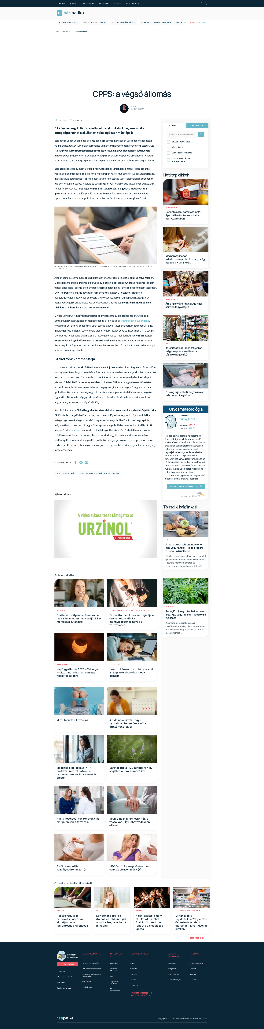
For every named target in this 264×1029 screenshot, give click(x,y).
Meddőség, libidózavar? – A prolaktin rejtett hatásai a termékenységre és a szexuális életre (77, 772)
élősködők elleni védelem (94, 23)
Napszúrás (114, 963)
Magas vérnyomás (162, 23)
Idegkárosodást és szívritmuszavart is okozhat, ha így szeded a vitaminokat (185, 259)
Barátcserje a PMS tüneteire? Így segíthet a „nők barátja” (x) (130, 769)
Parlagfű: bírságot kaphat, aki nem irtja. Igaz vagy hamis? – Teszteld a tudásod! (186, 614)
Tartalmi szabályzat (64, 988)
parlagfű (170, 607)
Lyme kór (180, 23)
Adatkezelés (61, 982)
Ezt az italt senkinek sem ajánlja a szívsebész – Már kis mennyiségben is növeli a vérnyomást (131, 620)
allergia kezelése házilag (124, 23)
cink (168, 344)
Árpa (111, 976)
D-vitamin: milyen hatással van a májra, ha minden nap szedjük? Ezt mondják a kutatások (79, 618)
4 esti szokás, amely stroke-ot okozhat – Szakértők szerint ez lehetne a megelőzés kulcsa (149, 922)
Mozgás (60, 911)
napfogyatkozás (64, 664)
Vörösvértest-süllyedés (90, 963)
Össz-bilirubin (87, 981)
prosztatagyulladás (65, 473)
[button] (92, 955)
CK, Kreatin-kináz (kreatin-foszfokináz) (91, 975)
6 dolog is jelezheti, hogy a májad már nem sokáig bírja (185, 393)
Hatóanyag (197, 126)
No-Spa (133, 980)
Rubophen (134, 985)
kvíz (168, 540)
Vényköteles (178, 147)
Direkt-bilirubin (87, 987)
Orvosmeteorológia (67, 23)
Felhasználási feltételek (65, 977)
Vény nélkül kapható (182, 153)
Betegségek (172, 963)
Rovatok (73, 3)
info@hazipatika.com (200, 1019)
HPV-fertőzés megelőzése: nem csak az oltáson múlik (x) (129, 868)
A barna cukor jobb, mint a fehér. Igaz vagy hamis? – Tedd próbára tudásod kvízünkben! (184, 548)
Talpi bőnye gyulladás (114, 982)
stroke (139, 911)
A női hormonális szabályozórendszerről (71, 868)
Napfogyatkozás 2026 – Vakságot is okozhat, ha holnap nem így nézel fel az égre (78, 672)
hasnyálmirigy (172, 299)
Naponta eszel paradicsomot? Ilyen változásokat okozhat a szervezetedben (183, 215)
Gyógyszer (174, 126)
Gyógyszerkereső (87, 3)
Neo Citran (134, 974)
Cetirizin (133, 969)
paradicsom (171, 208)
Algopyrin (133, 963)
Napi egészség (67, 31)
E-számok (193, 980)
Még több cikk (197, 938)
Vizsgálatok (172, 969)
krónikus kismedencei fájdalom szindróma (99, 473)
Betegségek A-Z (103, 3)
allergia (145, 23)
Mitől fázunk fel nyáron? (72, 720)
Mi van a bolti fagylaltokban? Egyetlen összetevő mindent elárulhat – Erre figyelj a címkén (191, 922)
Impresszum (61, 971)
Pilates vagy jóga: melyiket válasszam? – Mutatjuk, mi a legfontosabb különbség (72, 920)
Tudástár (193, 974)
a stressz (77, 430)
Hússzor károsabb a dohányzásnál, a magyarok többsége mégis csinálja (131, 672)
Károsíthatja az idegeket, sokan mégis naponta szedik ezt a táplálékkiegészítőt (184, 351)
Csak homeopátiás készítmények (181, 160)
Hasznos (117, 3)
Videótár (193, 969)
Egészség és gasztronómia (187, 911)
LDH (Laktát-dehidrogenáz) (91, 969)
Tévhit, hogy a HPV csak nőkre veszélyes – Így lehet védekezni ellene (130, 822)
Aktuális (62, 3)
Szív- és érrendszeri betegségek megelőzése (129, 610)
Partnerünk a (186, 496)
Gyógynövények (173, 974)
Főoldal (57, 31)
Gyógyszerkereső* (139, 953)
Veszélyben (114, 664)
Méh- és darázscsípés (115, 990)
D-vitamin (61, 610)
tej (97, 911)
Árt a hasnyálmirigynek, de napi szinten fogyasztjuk (184, 305)
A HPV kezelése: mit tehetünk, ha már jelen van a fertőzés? (78, 820)
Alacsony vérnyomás (114, 969)
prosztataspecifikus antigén (134, 320)
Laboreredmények (132, 3)
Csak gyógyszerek (181, 142)
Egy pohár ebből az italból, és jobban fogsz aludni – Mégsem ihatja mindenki (111, 920)
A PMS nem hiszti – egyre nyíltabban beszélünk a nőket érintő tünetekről (128, 723)
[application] (105, 529)
